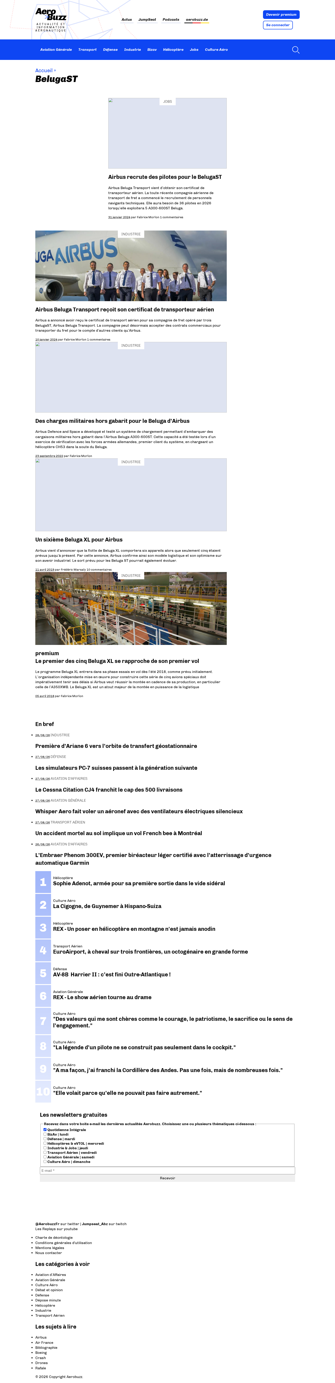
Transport (87, 49)
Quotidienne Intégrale (66, 1130)
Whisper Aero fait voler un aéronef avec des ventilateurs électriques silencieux (139, 811)
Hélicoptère (173, 49)
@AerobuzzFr (47, 1224)
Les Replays (45, 1229)
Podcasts (171, 20)
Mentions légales (49, 1248)
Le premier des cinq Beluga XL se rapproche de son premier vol (117, 661)
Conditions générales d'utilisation (63, 1243)
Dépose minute (48, 1300)
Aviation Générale (56, 49)
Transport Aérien (68, 822)
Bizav (152, 49)
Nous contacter (48, 1253)
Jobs (194, 49)
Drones (41, 1363)
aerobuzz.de (197, 20)
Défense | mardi (60, 1139)
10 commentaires (99, 569)
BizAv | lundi (57, 1134)
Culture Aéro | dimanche (68, 1162)
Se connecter (278, 25)
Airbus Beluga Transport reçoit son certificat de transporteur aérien (124, 309)
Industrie (132, 49)
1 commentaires (171, 217)
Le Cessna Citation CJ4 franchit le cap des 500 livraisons (109, 789)
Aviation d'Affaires (69, 778)
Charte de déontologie (54, 1237)
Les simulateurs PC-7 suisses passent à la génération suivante (116, 768)
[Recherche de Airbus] (295, 50)
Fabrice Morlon (148, 217)
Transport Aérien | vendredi (71, 1152)
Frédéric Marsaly (73, 569)
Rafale (40, 1368)
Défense (110, 49)
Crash (40, 1358)
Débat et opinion (49, 1290)
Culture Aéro (216, 49)
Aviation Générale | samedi (70, 1157)
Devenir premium (281, 14)
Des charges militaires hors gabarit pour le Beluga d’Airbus (112, 421)
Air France (44, 1342)
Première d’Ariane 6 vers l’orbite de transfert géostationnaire (116, 746)
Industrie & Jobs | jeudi (67, 1148)
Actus (127, 20)
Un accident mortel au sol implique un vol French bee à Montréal (118, 833)
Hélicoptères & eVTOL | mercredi (75, 1143)
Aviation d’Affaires (50, 1275)
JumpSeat (147, 20)
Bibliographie (46, 1347)
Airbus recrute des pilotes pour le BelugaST (165, 177)
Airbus (41, 1337)
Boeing (41, 1352)
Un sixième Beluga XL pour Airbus (79, 539)
